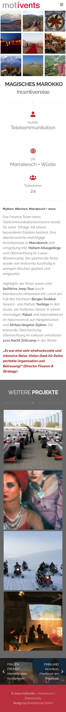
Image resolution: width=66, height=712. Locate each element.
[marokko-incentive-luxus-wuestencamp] (33, 43)
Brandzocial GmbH (40, 703)
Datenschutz (33, 698)
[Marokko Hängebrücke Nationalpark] (33, 21)
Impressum (46, 693)
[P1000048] (33, 65)
